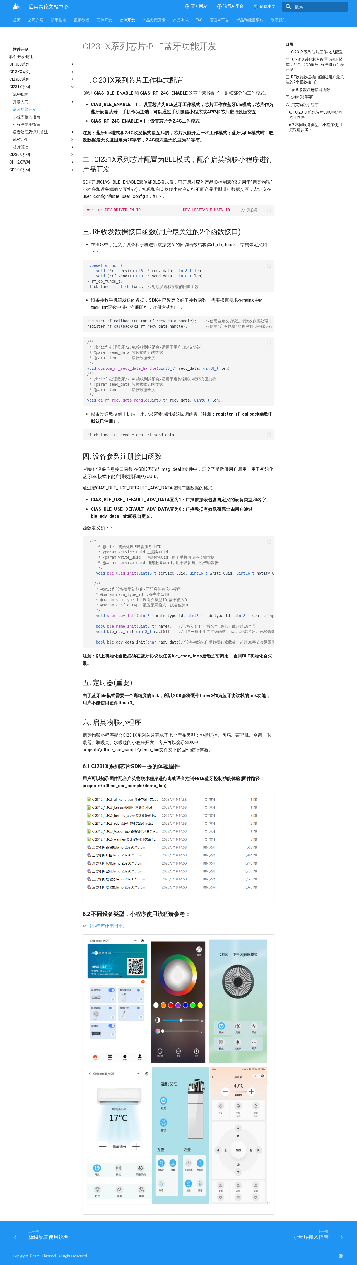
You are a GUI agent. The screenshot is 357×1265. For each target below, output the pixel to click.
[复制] (269, 210)
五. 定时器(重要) (299, 97)
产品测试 (181, 20)
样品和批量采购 (250, 20)
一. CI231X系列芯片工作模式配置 (314, 52)
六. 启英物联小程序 (302, 104)
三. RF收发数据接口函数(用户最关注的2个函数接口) (315, 79)
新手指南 (58, 20)
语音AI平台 (219, 20)
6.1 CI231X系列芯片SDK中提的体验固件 (315, 114)
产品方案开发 (154, 20)
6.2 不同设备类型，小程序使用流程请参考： (315, 127)
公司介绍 (36, 20)
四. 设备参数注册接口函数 (308, 89)
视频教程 (81, 20)
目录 (289, 44)
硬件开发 (104, 20)
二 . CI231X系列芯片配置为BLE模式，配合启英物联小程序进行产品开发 (315, 64)
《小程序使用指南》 (107, 926)
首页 (17, 20)
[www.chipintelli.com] (340, 1256)
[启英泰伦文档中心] (16, 6)
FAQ (199, 20)
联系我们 (278, 20)
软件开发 (127, 20)
